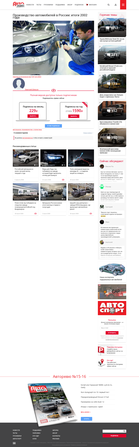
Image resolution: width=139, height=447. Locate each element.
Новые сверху (87, 133)
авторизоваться (28, 138)
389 (92, 198)
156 (64, 165)
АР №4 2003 (36, 77)
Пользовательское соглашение (61, 445)
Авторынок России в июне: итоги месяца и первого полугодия (52, 205)
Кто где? (36, 436)
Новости (30, 5)
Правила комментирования (79, 445)
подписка (114, 436)
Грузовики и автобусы (20, 198)
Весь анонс (85, 412)
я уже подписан (53, 126)
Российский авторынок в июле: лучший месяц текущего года (24, 171)
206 (64, 198)
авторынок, (17, 130)
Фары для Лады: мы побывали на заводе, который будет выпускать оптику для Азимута (51, 172)
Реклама (55, 439)
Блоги (70, 165)
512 (37, 165)
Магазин (93, 5)
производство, (27, 130)
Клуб (34, 439)
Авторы (55, 430)
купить (86, 419)
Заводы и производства (22, 77)
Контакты (56, 436)
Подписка (79, 5)
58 (37, 198)
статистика (37, 130)
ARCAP (69, 5)
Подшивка (60, 5)
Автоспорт (17, 439)
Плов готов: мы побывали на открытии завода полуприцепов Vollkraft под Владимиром (25, 206)
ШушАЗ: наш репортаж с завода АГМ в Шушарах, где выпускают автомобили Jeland (80, 206)
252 (92, 165)
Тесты (38, 5)
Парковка (36, 433)
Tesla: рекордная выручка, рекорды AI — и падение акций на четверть (79, 171)
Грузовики (48, 5)
